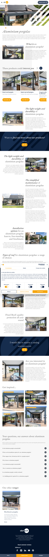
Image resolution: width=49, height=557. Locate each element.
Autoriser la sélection (24, 291)
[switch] (18, 287)
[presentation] (37, 68)
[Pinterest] (33, 551)
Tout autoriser (40, 291)
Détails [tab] (24, 268)
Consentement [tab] (8, 268)
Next (23, 144)
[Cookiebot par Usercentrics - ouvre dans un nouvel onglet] (39, 265)
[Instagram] (21, 551)
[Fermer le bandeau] (47, 264)
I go (23, 349)
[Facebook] (17, 551)
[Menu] (2, 2)
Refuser (9, 291)
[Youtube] (29, 551)
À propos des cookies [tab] (40, 268)
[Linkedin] (25, 551)
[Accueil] (5, 3)
